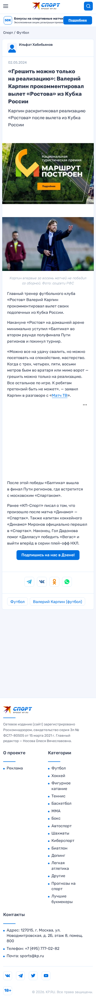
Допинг (58, 855)
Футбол (22, 33)
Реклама (15, 768)
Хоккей (58, 775)
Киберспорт (62, 840)
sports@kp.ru (32, 955)
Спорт (8, 33)
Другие (58, 875)
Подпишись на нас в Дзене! (48, 555)
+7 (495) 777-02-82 (42, 948)
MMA (56, 811)
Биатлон (59, 848)
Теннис (58, 796)
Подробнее (77, 20)
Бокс (56, 818)
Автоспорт (61, 826)
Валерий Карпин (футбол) (57, 601)
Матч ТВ (59, 395)
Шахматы (60, 833)
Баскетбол (61, 803)
